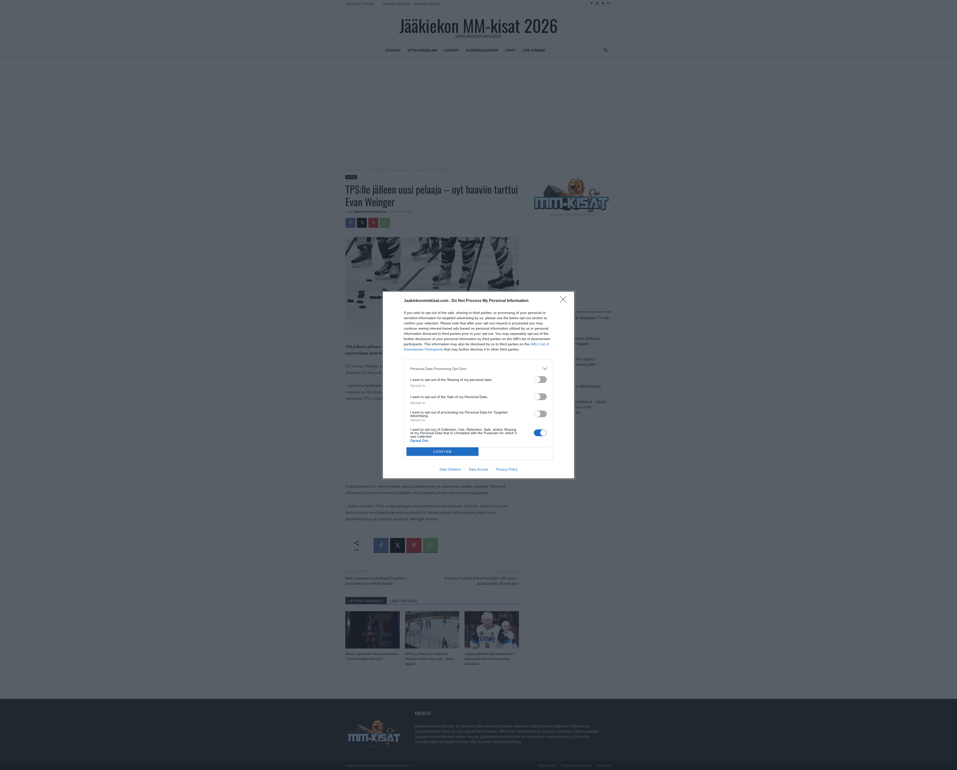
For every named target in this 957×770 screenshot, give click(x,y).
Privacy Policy (507, 469)
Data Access (478, 469)
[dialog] (478, 385)
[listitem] (478, 368)
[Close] (564, 301)
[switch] (540, 379)
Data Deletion (450, 469)
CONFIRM (442, 452)
